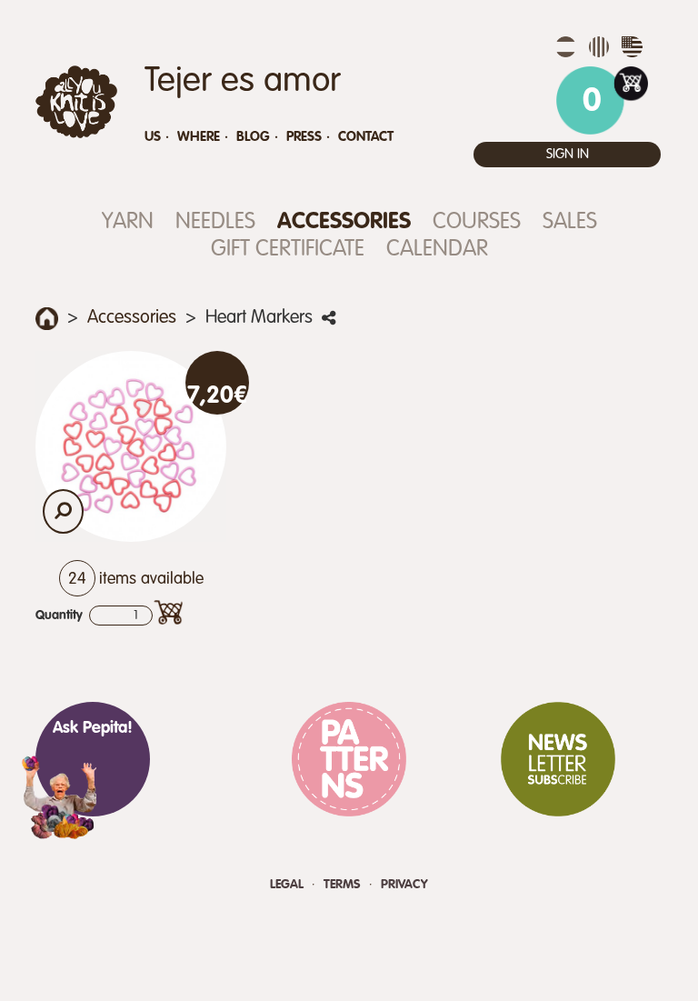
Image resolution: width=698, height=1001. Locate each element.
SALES (570, 222)
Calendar (437, 249)
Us (153, 137)
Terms (344, 884)
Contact (366, 137)
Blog (253, 137)
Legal (288, 884)
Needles (215, 222)
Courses (477, 222)
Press (304, 137)
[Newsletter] (558, 759)
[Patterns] (349, 759)
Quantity (59, 615)
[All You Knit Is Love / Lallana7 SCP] (76, 101)
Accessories (344, 222)
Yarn (128, 222)
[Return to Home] (46, 318)
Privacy (404, 884)
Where (198, 137)
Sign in (567, 154)
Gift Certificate (287, 249)
